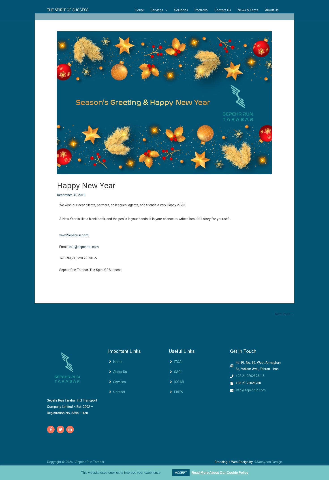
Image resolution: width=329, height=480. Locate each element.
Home (139, 10)
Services (157, 10)
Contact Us (222, 10)
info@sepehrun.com (84, 247)
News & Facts (248, 10)
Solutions (181, 10)
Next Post (284, 314)
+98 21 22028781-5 (250, 376)
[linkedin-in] (70, 429)
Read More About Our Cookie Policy (220, 472)
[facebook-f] (51, 429)
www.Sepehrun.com (73, 235)
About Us (272, 10)
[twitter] (61, 429)
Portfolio (201, 10)
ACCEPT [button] (181, 472)
